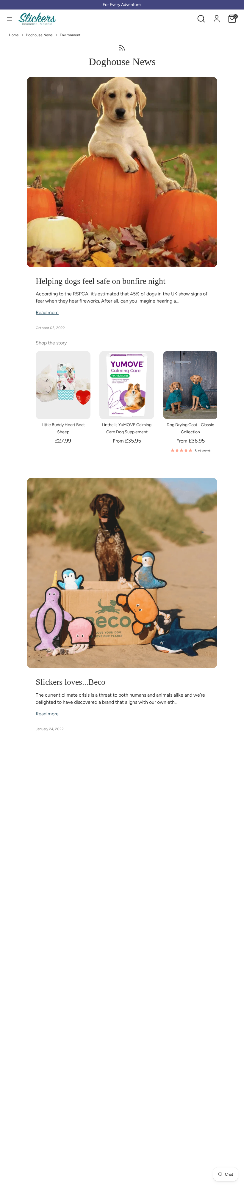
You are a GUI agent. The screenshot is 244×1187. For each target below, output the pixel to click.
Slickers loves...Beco (70, 682)
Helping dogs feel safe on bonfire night (100, 281)
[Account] (217, 16)
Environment (70, 35)
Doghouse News (39, 35)
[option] (58, 398)
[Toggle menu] (9, 19)
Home (14, 35)
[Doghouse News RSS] (122, 47)
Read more (47, 312)
